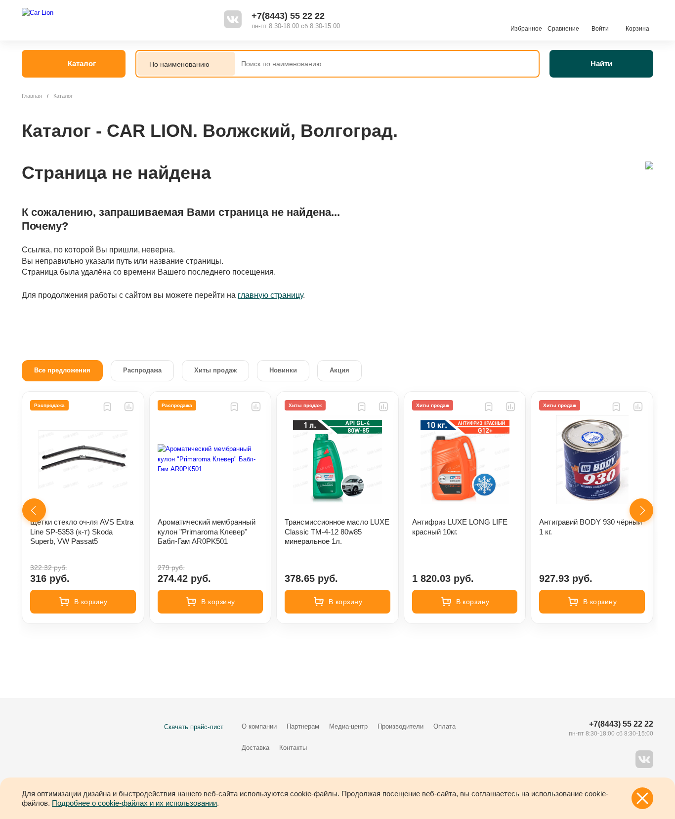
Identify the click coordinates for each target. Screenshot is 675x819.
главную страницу (270, 295)
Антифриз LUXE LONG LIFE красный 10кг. (459, 527)
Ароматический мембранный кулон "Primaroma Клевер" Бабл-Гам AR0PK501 (206, 531)
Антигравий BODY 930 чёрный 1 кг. (590, 527)
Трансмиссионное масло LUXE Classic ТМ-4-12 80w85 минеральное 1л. (337, 531)
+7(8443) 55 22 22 (288, 16)
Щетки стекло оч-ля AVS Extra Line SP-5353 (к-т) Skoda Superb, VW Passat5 (81, 531)
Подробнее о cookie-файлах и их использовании (134, 803)
